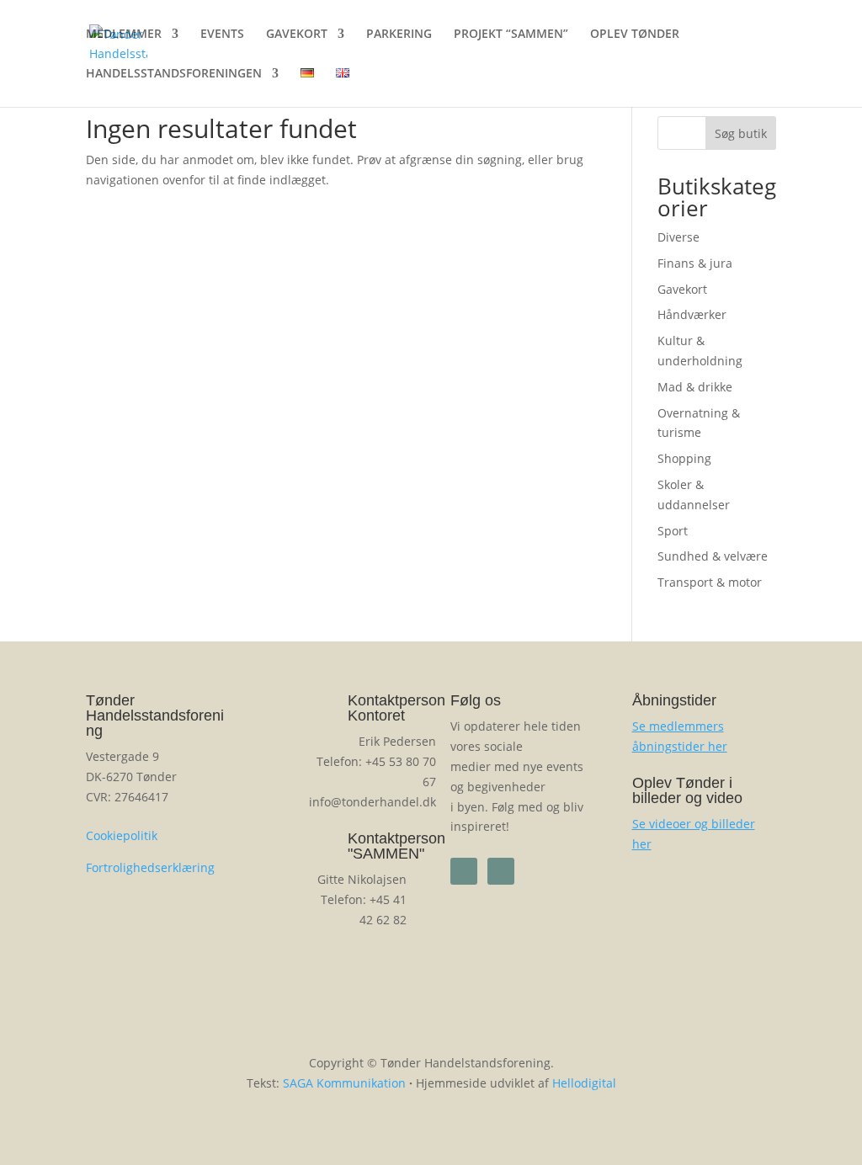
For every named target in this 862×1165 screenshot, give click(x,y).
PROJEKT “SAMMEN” (511, 34)
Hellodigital (584, 1083)
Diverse (678, 237)
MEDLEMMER (124, 34)
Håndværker (691, 314)
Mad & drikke (694, 387)
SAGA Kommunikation (344, 1083)
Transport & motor (709, 582)
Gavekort (682, 289)
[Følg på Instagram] (500, 871)
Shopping (684, 458)
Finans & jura (694, 263)
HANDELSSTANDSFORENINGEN (174, 74)
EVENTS (222, 34)
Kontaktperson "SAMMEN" (396, 846)
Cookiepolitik (121, 835)
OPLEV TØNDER (634, 34)
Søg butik (741, 133)
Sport (672, 531)
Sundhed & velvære (712, 556)
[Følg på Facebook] (463, 871)
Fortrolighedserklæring (150, 867)
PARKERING (399, 34)
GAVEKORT (296, 34)
